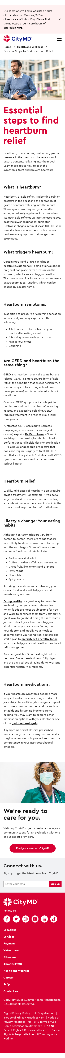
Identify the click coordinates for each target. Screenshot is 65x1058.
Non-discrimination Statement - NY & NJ (28, 1026)
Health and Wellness (30, 47)
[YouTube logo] (35, 918)
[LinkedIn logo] (44, 918)
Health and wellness (16, 970)
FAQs (6, 984)
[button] (60, 19)
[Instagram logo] (25, 918)
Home (7, 47)
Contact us (10, 991)
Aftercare (9, 957)
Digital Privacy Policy (17, 1013)
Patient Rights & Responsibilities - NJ (26, 1030)
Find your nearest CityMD (32, 848)
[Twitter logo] (16, 918)
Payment (9, 943)
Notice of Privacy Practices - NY (24, 1017)
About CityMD (12, 964)
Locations (9, 930)
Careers (8, 977)
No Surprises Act (44, 1013)
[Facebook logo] (6, 918)
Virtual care (11, 950)
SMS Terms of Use (45, 1021)
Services (8, 936)
